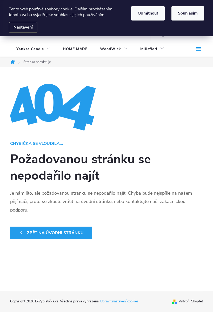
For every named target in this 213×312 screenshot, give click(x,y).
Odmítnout (148, 13)
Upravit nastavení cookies (119, 301)
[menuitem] (33, 49)
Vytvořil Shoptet (191, 301)
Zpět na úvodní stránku (55, 233)
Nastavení (23, 27)
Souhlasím (188, 13)
